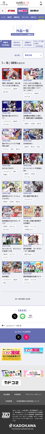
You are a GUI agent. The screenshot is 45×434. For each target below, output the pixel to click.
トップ (3, 17)
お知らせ (33, 17)
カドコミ (41, 17)
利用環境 (9, 401)
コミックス (25, 17)
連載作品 (16, 17)
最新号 (10, 17)
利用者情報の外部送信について (28, 401)
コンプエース (10, 325)
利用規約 (17, 394)
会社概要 (6, 394)
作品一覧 (18, 325)
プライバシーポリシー (33, 394)
